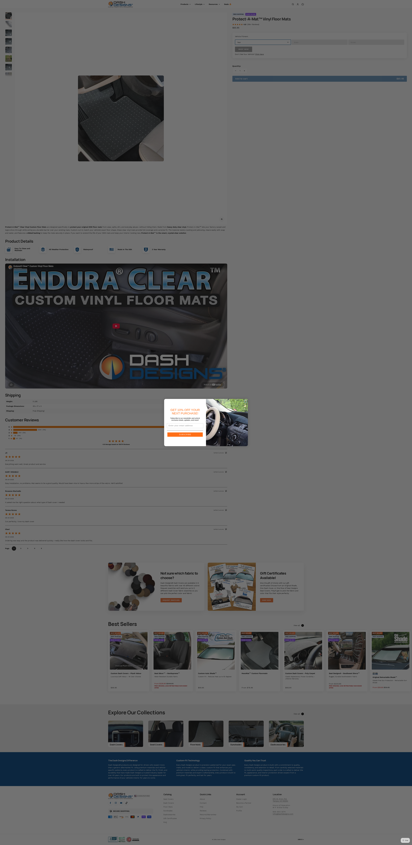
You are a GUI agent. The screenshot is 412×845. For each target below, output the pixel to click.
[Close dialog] (245, 401)
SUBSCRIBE (185, 434)
